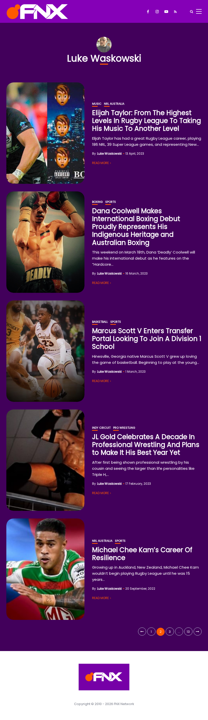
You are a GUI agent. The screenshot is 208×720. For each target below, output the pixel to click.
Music (96, 103)
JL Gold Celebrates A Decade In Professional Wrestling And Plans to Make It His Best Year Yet (145, 444)
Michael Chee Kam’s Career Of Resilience (142, 553)
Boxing (97, 202)
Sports (110, 202)
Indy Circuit (101, 427)
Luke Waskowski (109, 153)
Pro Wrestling (124, 427)
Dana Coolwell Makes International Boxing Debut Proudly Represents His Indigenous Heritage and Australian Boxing (136, 226)
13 (188, 631)
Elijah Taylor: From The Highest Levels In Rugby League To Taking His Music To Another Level (146, 120)
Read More (100, 163)
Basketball (100, 321)
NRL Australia (114, 103)
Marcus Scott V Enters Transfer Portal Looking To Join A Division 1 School (146, 338)
